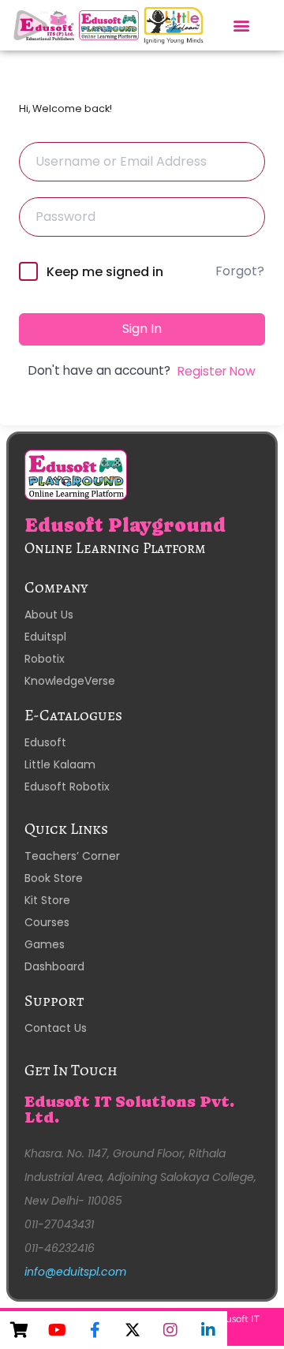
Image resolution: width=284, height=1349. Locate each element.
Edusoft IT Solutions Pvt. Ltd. (129, 1110)
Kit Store (47, 900)
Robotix (44, 659)
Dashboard (54, 966)
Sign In (142, 329)
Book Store (53, 878)
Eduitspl (45, 637)
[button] (242, 25)
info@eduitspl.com (75, 1272)
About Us (48, 614)
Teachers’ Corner (72, 856)
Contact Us (55, 1028)
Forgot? (239, 271)
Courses (46, 922)
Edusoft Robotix (67, 786)
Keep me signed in (105, 272)
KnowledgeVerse (69, 681)
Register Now (217, 371)
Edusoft (45, 742)
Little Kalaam (59, 764)
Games (44, 944)
